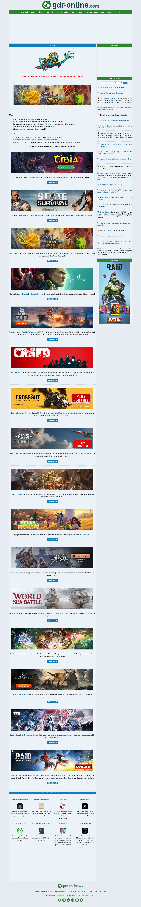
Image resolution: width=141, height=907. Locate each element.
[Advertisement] (70, 29)
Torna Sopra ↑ (90, 895)
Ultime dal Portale (114, 78)
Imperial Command (106, 87)
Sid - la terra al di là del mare (109, 144)
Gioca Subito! (52, 182)
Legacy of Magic (105, 236)
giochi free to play (79, 891)
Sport (103, 12)
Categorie (50, 12)
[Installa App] (73, 901)
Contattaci (16, 142)
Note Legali (80, 895)
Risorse (60, 793)
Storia (73, 12)
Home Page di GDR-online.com (29, 137)
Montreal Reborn (105, 93)
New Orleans (104, 223)
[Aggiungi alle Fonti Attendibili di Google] (77, 901)
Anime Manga (93, 12)
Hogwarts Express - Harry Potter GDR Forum (115, 241)
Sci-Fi (66, 12)
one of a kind (104, 205)
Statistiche (57, 895)
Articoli (44, 793)
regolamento (47, 124)
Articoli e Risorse (37, 12)
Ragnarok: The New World (109, 108)
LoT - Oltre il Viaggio (108, 151)
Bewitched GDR (105, 120)
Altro (109, 12)
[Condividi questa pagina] (81, 901)
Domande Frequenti (68, 895)
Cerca (117, 12)
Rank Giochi (110, 230)
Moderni (81, 12)
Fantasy (59, 12)
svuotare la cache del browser (56, 137)
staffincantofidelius (106, 126)
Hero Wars (103, 185)
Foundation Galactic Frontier (109, 190)
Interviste (50, 793)
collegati (32, 140)
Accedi (24, 12)
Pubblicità (114, 45)
